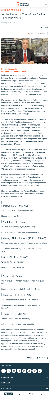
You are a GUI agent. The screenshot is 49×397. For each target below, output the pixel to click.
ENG (31, 394)
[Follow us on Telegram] (19, 371)
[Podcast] (34, 371)
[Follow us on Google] (40, 371)
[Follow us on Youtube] (14, 371)
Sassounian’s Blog (11, 10)
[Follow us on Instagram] (24, 371)
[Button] (44, 27)
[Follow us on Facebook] (3, 371)
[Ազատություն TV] (20, 394)
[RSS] (29, 371)
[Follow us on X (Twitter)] (8, 371)
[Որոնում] (41, 394)
